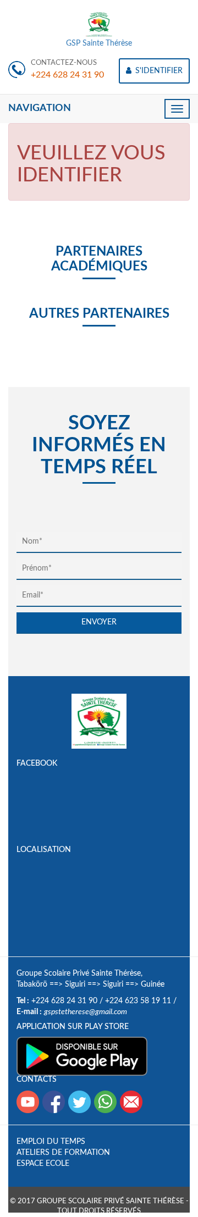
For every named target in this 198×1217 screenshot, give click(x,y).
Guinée (152, 984)
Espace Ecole (42, 1164)
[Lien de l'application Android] (81, 1056)
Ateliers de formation (63, 1153)
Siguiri (75, 984)
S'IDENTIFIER (158, 71)
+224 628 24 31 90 (67, 74)
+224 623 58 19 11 (138, 1001)
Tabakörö (31, 984)
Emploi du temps (50, 1142)
